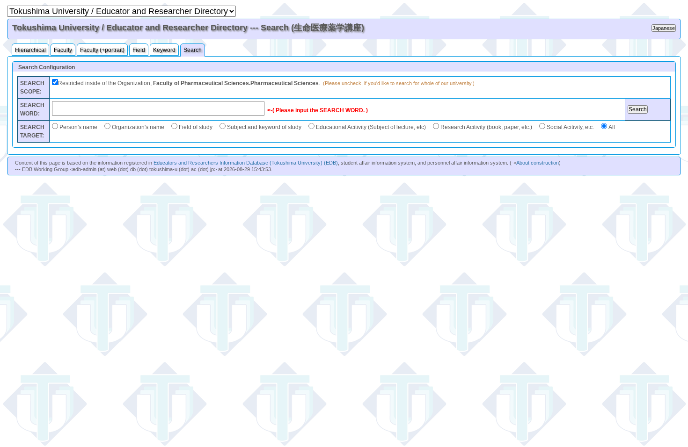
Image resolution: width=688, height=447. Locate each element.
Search (192, 50)
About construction (537, 163)
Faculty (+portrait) (102, 50)
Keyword (164, 50)
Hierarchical (30, 50)
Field (138, 50)
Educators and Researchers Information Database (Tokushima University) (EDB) (246, 163)
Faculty (63, 50)
